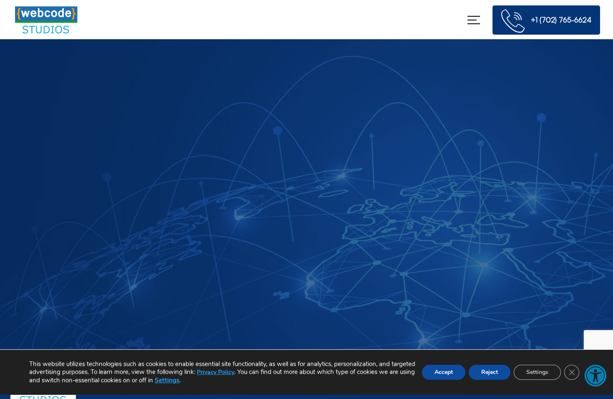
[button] (595, 375)
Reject (489, 372)
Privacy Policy (215, 372)
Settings (167, 380)
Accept (444, 372)
